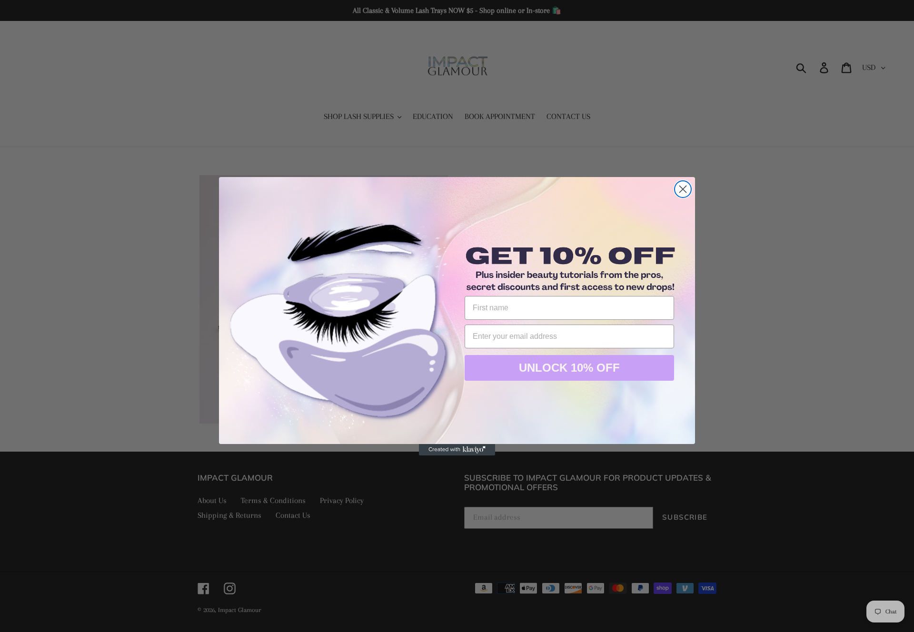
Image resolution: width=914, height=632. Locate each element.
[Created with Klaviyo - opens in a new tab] (457, 449)
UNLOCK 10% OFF (569, 367)
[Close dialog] (683, 189)
